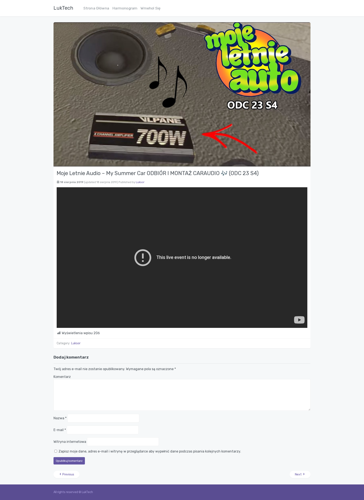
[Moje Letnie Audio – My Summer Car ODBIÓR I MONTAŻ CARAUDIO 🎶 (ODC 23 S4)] (182, 94)
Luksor (140, 182)
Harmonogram (124, 8)
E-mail (60, 430)
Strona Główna (96, 8)
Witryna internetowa (70, 442)
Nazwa (60, 418)
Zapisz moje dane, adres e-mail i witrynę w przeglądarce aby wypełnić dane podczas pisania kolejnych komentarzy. (150, 451)
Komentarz (62, 377)
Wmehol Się (151, 8)
